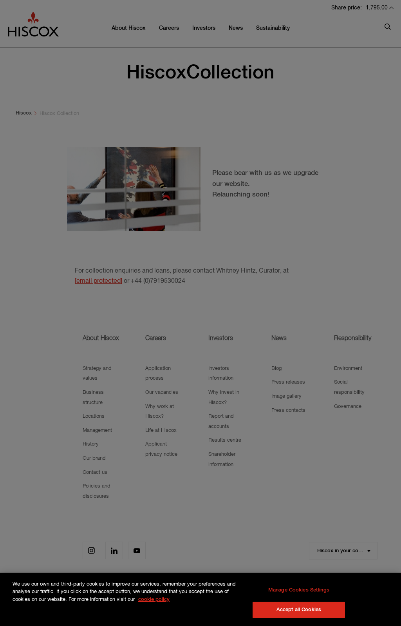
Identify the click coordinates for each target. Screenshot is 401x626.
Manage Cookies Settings (298, 590)
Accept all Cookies (298, 609)
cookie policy (154, 599)
